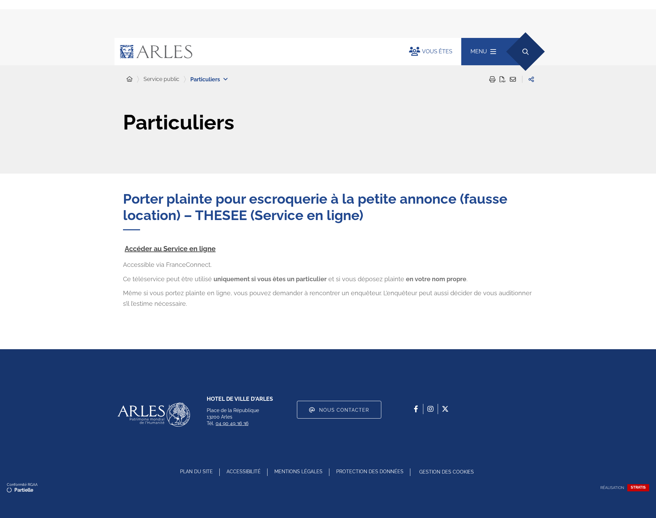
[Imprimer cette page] (492, 79)
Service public (161, 79)
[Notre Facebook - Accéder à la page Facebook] (416, 409)
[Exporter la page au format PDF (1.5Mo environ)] (502, 79)
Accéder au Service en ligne (170, 249)
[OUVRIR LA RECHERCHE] (525, 51)
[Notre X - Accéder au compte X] (445, 409)
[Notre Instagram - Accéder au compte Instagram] (430, 409)
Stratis (638, 487)
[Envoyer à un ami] (513, 79)
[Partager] (531, 79)
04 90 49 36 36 (232, 423)
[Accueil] (129, 79)
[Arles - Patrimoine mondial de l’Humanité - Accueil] (153, 414)
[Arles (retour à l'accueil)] (254, 51)
